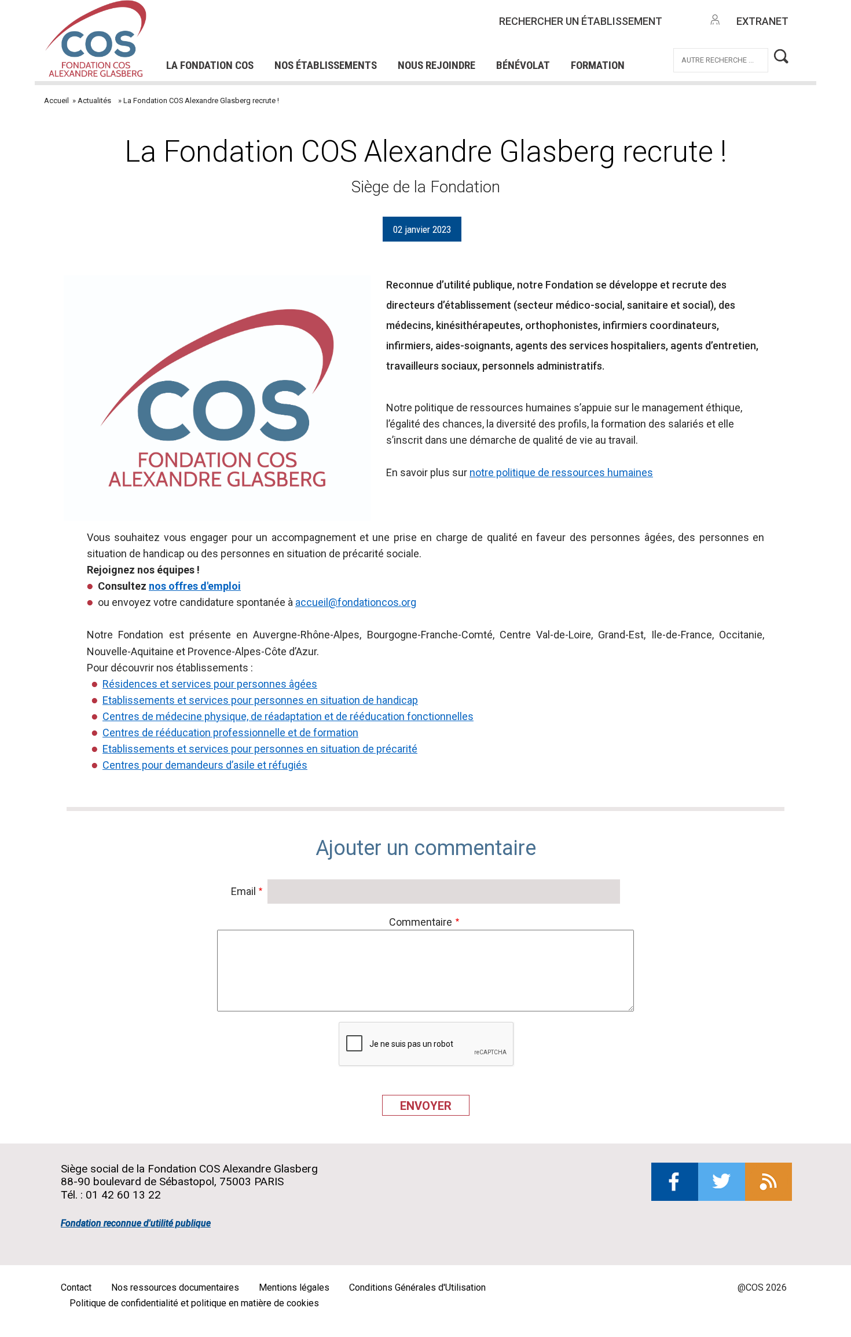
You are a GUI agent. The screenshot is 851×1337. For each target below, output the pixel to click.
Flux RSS (768, 1182)
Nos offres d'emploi (308, 28)
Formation (598, 65)
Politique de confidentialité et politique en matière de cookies (194, 1303)
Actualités (94, 100)
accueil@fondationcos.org (355, 602)
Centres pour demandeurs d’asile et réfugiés (204, 765)
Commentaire (420, 922)
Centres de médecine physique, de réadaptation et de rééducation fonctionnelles (288, 716)
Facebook (674, 1182)
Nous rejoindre (436, 65)
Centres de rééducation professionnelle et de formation (230, 732)
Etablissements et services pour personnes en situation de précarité (259, 749)
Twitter (721, 1182)
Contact (76, 1287)
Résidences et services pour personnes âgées (209, 684)
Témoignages (218, 44)
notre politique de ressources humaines (561, 472)
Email (243, 891)
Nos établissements (325, 65)
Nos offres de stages (445, 28)
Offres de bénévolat (334, 44)
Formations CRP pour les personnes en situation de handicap (325, 28)
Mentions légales (294, 1287)
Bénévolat (523, 65)
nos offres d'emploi (195, 586)
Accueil (56, 100)
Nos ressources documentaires (175, 1287)
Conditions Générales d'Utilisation (417, 1287)
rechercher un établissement (580, 21)
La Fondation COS (210, 65)
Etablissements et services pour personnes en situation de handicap (260, 700)
